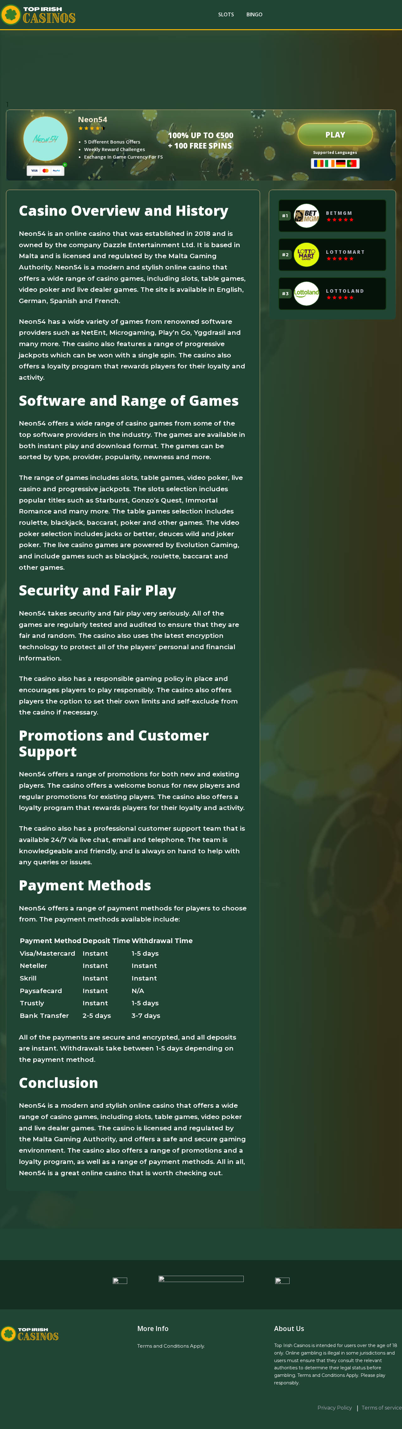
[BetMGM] (306, 216)
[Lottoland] (306, 293)
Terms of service (381, 1408)
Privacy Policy (335, 1408)
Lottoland (345, 291)
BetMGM (339, 213)
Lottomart (345, 252)
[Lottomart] (306, 254)
